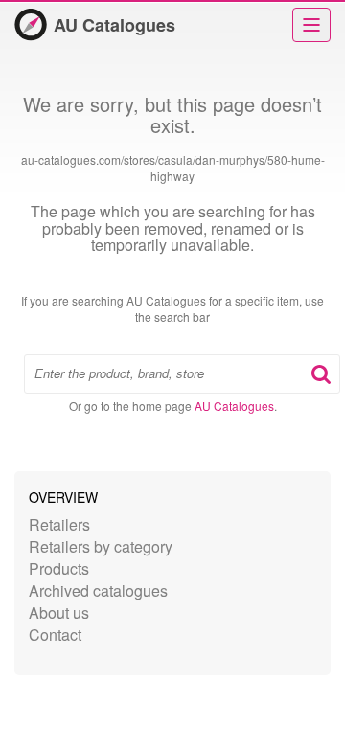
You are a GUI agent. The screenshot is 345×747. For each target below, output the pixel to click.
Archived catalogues (98, 590)
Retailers (59, 524)
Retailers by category (100, 546)
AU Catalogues (114, 24)
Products (59, 568)
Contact (55, 634)
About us (59, 612)
